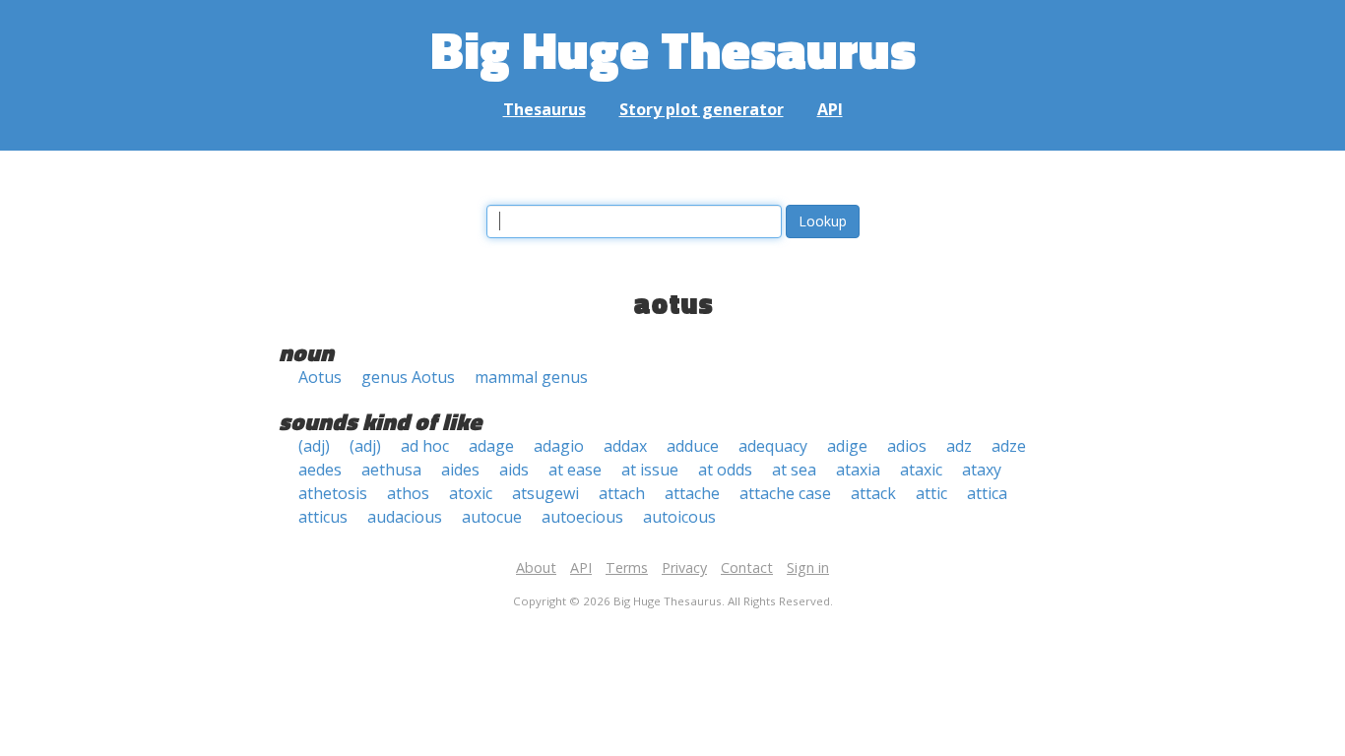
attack (873, 493)
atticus (323, 517)
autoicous (679, 517)
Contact (747, 567)
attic (931, 493)
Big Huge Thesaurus (673, 49)
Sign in (808, 567)
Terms (627, 567)
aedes (320, 469)
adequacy (772, 446)
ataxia (858, 469)
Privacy (684, 567)
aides (460, 469)
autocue (492, 517)
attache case (785, 493)
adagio (559, 446)
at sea (794, 469)
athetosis (332, 493)
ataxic (921, 469)
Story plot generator (701, 109)
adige (847, 446)
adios (907, 446)
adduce (693, 446)
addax (625, 446)
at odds (725, 469)
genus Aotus (408, 377)
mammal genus (531, 377)
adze (1009, 446)
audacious (404, 517)
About (536, 567)
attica (987, 493)
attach (622, 493)
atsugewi (545, 493)
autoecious (582, 517)
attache (692, 493)
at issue (649, 469)
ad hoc (425, 446)
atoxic (470, 493)
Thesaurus (544, 109)
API (830, 109)
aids (514, 469)
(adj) (314, 446)
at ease (575, 469)
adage (491, 446)
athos (408, 493)
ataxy (981, 469)
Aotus (320, 377)
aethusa (391, 469)
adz (959, 446)
